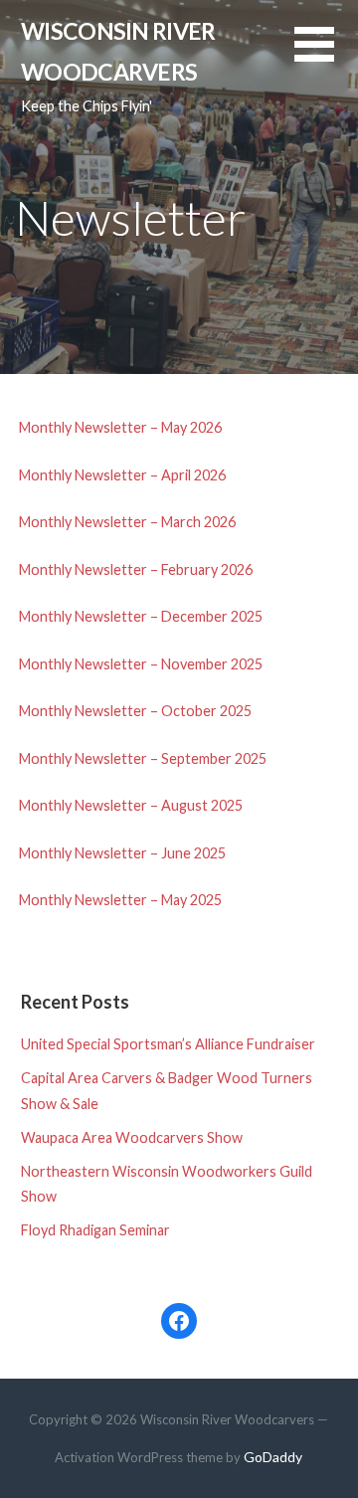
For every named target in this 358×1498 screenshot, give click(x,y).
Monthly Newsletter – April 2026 (122, 475)
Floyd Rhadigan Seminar (95, 1229)
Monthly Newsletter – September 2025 (143, 758)
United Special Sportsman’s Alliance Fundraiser (168, 1043)
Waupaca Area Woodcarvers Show (132, 1137)
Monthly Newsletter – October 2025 (135, 710)
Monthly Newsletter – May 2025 (120, 899)
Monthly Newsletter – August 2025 (131, 805)
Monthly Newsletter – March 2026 (127, 521)
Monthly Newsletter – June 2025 (122, 852)
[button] (326, 56)
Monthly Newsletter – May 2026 (120, 427)
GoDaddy (273, 1456)
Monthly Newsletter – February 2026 (136, 569)
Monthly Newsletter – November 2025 (141, 663)
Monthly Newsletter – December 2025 (141, 616)
